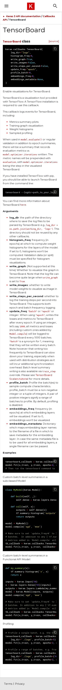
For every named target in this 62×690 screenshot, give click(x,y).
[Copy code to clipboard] (55, 48)
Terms (8, 683)
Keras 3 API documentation (23, 16)
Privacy (20, 683)
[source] (54, 41)
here (23, 204)
